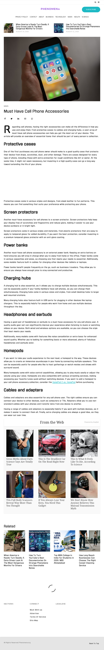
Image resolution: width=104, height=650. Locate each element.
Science (85, 17)
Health (77, 17)
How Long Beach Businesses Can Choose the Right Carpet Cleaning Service (87, 560)
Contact (33, 17)
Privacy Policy (21, 17)
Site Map (34, 620)
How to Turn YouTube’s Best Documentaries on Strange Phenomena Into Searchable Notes (83, 27)
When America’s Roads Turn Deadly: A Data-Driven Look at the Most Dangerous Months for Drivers (32, 27)
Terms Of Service (38, 617)
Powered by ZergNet (91, 422)
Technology (60, 17)
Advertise (34, 613)
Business (50, 17)
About (41, 17)
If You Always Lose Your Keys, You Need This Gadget (51, 502)
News (70, 17)
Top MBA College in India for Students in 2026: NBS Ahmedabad (64, 559)
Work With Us (36, 610)
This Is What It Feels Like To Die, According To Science (83, 461)
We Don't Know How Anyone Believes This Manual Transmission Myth (82, 504)
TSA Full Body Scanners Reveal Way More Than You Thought (19, 502)
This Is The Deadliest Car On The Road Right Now (51, 460)
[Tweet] (11, 119)
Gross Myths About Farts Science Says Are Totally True (19, 461)
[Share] (5, 119)
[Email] (25, 119)
